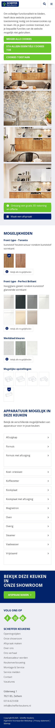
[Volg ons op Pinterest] (22, 618)
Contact (8, 677)
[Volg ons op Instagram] (14, 618)
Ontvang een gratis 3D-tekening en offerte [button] (27, 207)
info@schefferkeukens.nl (17, 705)
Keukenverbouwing (14, 662)
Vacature (8, 681)
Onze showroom (13, 638)
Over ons (9, 648)
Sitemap (7, 723)
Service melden (12, 672)
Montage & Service (14, 667)
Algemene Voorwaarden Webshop (18, 720)
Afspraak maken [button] (18, 594)
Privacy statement (41, 720)
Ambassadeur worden (16, 657)
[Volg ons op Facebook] (7, 618)
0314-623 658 (11, 701)
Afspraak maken (13, 643)
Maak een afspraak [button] (21, 216)
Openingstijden (12, 633)
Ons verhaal (10, 653)
